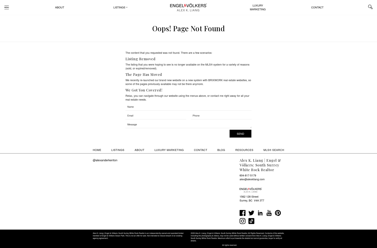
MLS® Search (273, 150)
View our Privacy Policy (102, 245)
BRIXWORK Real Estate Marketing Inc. (206, 245)
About (59, 7)
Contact (317, 7)
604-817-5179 (248, 175)
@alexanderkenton (105, 160)
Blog (221, 150)
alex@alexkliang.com (252, 179)
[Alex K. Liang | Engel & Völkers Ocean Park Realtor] (188, 7)
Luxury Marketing (258, 7)
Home (97, 150)
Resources (244, 150)
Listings (117, 150)
